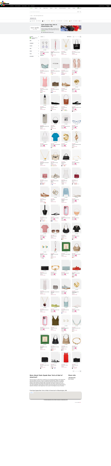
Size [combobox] (30, 48)
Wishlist (80, 8)
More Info (52, 32)
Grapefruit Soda (73, 111)
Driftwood (51, 92)
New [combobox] (30, 40)
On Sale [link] (31, 8)
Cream (52, 110)
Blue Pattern (72, 129)
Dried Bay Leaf (51, 165)
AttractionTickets (108, 6)
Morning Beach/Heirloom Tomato (45, 202)
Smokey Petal (64, 74)
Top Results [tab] (33, 18)
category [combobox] (31, 43)
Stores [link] (69, 8)
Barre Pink (40, 239)
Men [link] (40, 8)
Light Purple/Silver (41, 55)
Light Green (40, 55)
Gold (51, 74)
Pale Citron (65, 110)
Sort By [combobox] (42, 36)
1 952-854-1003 (45, 32)
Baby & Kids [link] (46, 8)
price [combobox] (31, 51)
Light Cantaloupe (64, 110)
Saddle (73, 276)
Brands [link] (74, 8)
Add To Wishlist (49, 39)
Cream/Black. (51, 184)
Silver (52, 74)
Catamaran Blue (51, 147)
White (73, 129)
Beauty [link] (51, 8)
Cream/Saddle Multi (44, 202)
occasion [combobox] (31, 56)
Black (51, 110)
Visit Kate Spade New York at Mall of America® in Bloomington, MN (56, 399)
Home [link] (56, 8)
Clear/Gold (61, 331)
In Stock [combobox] (31, 36)
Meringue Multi (73, 147)
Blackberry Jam (61, 74)
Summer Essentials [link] (62, 8)
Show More (43, 30)
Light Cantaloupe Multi (73, 331)
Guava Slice (40, 92)
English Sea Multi (72, 331)
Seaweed (41, 92)
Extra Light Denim (52, 184)
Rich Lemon (52, 147)
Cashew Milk (52, 129)
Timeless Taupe (73, 257)
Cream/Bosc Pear (40, 202)
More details (71, 379)
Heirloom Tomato (72, 74)
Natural (53, 165)
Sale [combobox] (31, 53)
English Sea (52, 92)
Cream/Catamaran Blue (41, 202)
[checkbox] (33, 21)
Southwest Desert (66, 110)
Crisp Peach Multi (72, 147)
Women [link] (36, 8)
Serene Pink (73, 239)
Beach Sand (51, 368)
